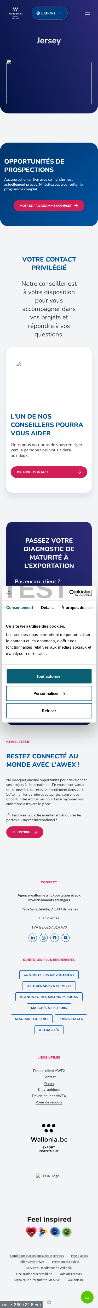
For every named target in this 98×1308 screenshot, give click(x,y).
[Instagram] (43, 938)
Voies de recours (49, 1102)
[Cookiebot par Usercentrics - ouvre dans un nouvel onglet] (70, 593)
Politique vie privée (31, 1262)
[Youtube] (65, 938)
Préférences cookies (65, 1262)
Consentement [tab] (19, 607)
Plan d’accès (49, 918)
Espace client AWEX (49, 1070)
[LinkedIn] (32, 938)
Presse (49, 1083)
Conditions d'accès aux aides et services (37, 1256)
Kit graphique (49, 1089)
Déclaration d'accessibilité (34, 1274)
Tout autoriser (49, 676)
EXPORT (48, 13)
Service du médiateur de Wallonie (49, 1268)
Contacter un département (49, 975)
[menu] (87, 13)
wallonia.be (76, 1280)
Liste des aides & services (49, 986)
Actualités (49, 1030)
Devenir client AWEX (49, 1095)
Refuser (49, 710)
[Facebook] (54, 938)
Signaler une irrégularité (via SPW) (37, 1280)
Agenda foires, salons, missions (49, 997)
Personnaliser (46, 693)
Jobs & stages (71, 1019)
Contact (49, 1077)
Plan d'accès (79, 1256)
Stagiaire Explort (31, 1019)
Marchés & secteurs (49, 1008)
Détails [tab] (47, 607)
